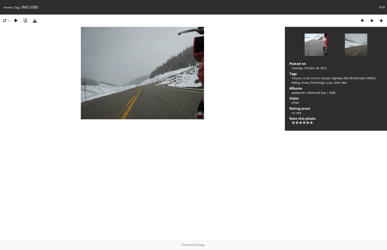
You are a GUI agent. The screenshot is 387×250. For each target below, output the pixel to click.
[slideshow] (16, 20)
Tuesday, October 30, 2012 (309, 68)
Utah (337, 83)
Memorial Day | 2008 (321, 93)
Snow (305, 83)
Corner (315, 78)
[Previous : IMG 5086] (371, 20)
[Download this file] (34, 20)
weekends (298, 93)
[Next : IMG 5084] (381, 20)
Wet (344, 83)
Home (8, 7)
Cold (306, 78)
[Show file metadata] (25, 20)
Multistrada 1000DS (362, 78)
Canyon (297, 78)
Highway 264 (339, 78)
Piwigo (201, 245)
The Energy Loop (321, 83)
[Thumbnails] (362, 20)
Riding (296, 83)
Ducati (325, 78)
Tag (16, 7)
